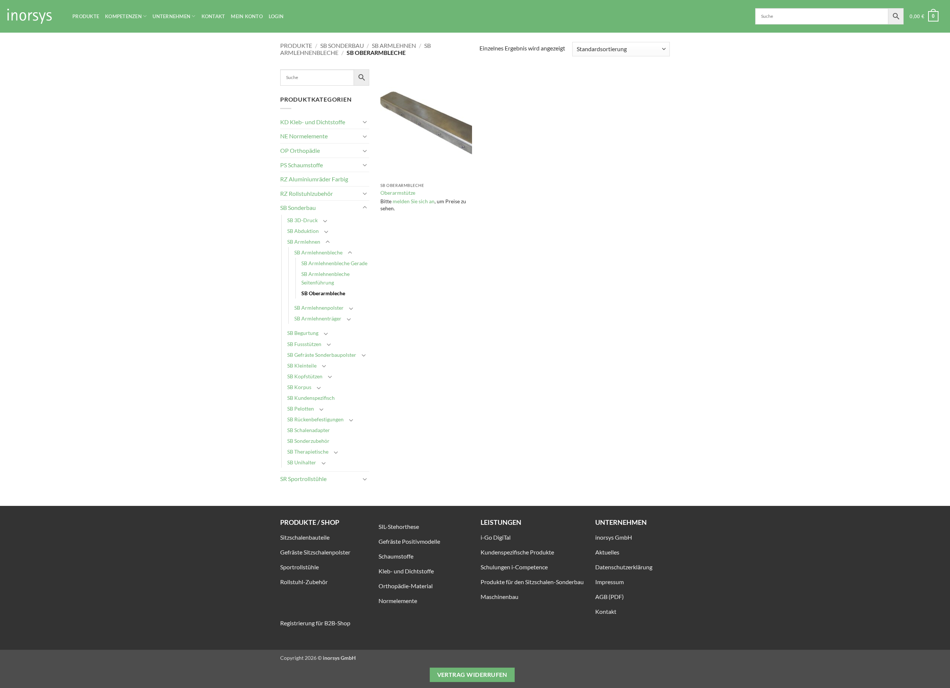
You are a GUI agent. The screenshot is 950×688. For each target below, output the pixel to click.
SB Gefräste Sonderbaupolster (321, 355)
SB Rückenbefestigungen (315, 419)
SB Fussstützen (304, 344)
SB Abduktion (303, 231)
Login (276, 16)
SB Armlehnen (394, 45)
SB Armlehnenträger (317, 318)
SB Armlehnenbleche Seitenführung (325, 278)
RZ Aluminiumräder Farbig (314, 178)
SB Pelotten (300, 408)
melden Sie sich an (414, 201)
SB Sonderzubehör (308, 441)
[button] (924, 16)
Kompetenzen (123, 16)
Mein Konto (247, 16)
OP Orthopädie (300, 150)
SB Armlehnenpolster (319, 308)
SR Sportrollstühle (303, 478)
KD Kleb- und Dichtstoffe (312, 121)
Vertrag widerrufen (472, 674)
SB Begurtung (302, 333)
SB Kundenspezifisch (311, 398)
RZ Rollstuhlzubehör (306, 193)
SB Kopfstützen (304, 376)
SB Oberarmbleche (323, 293)
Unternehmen (171, 16)
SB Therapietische (307, 451)
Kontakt (213, 16)
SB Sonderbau (342, 45)
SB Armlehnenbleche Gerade (334, 263)
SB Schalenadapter (308, 430)
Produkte (85, 16)
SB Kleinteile (302, 365)
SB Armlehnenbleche (318, 252)
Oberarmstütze (397, 193)
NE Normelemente (304, 135)
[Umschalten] (364, 121)
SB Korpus (299, 387)
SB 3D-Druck (302, 220)
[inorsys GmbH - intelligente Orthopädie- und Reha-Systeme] (33, 16)
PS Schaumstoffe (301, 164)
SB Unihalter (301, 462)
